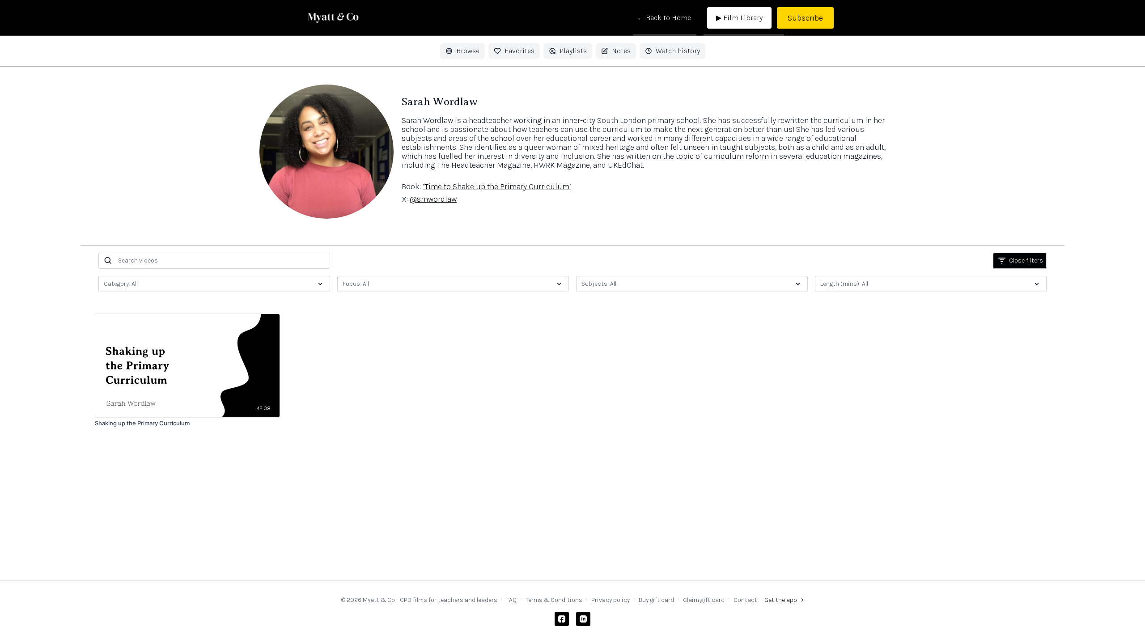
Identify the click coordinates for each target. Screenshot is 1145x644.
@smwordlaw (433, 199)
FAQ (511, 600)
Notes (621, 51)
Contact (745, 600)
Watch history (678, 51)
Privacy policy (610, 600)
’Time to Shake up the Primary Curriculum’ (497, 186)
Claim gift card (704, 600)
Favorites (519, 51)
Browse (467, 51)
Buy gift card (656, 600)
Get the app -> (784, 600)
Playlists (573, 51)
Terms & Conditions (554, 600)
